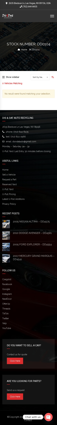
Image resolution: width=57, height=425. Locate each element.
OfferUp (6, 304)
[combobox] (40, 77)
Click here (15, 361)
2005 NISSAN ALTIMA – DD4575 (31, 221)
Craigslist (6, 279)
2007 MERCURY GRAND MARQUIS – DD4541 (33, 257)
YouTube (6, 328)
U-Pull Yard (7, 189)
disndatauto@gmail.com (24, 141)
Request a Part (9, 179)
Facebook (7, 284)
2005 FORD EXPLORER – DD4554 (32, 244)
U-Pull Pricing (9, 194)
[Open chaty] (48, 417)
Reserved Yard (9, 184)
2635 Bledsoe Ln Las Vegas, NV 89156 (21, 127)
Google (6, 289)
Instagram (7, 294)
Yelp (4, 323)
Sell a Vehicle (9, 174)
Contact (28, 420)
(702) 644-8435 (29, 6)
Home (5, 170)
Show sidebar (12, 77)
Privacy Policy (9, 204)
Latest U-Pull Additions (13, 199)
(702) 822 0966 (18, 136)
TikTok (5, 313)
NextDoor (7, 299)
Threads (6, 308)
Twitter (5, 318)
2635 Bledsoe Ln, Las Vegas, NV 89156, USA (30, 3)
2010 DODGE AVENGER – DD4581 (32, 233)
